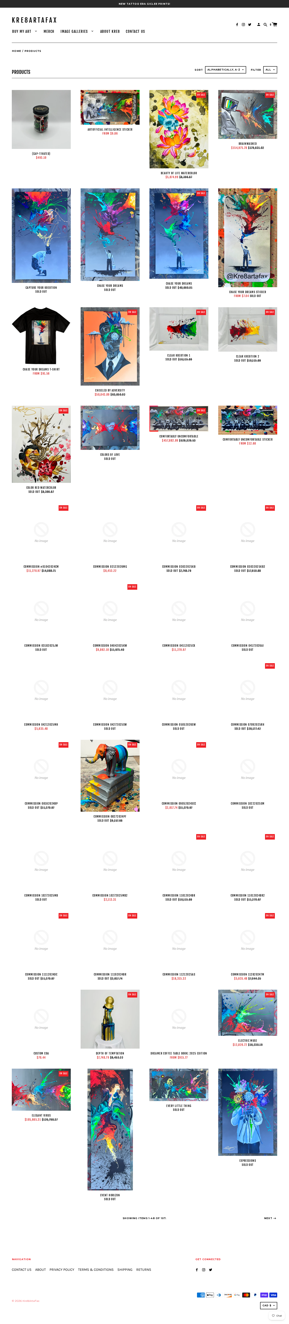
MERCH (49, 31)
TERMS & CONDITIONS (96, 1270)
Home (16, 51)
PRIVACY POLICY (62, 1270)
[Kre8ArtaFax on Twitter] (249, 24)
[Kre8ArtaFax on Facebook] (237, 24)
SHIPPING (125, 1270)
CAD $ (266, 1305)
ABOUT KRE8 (110, 31)
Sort (199, 69)
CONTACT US (135, 31)
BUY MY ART (22, 31)
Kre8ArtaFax (34, 20)
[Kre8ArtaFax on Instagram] (243, 24)
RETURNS (143, 1270)
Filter (256, 69)
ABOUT (40, 1270)
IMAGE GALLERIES (75, 31)
